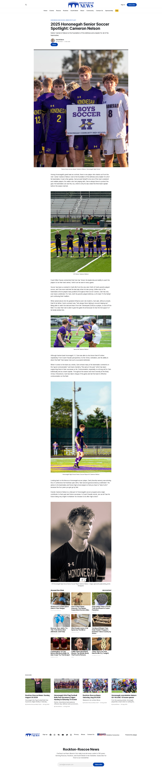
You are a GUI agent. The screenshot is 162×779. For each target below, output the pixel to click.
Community (90, 10)
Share (54, 44)
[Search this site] (26, 4)
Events (52, 10)
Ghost (135, 735)
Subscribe (132, 5)
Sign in (123, 4)
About (82, 10)
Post (117, 10)
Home (45, 10)
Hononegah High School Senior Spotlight (63, 20)
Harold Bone (60, 39)
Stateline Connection (112, 735)
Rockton (65, 10)
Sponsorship (109, 10)
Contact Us (99, 10)
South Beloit (74, 10)
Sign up (45, 734)
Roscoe (58, 10)
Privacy (76, 734)
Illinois (83, 734)
